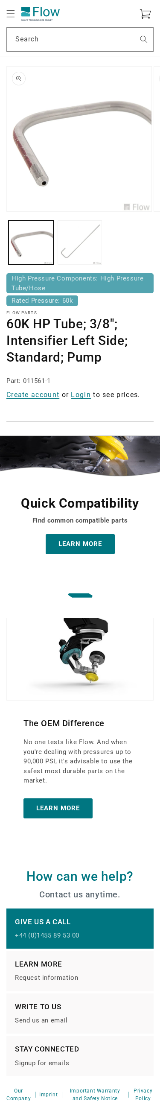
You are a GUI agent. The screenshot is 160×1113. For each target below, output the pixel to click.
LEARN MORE (80, 544)
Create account (32, 395)
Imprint (48, 1095)
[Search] (143, 39)
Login (81, 395)
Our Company (18, 1094)
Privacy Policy (143, 1094)
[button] (10, 13)
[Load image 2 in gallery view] (80, 242)
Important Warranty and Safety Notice (95, 1094)
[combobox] (80, 39)
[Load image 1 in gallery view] (31, 242)
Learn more (58, 808)
